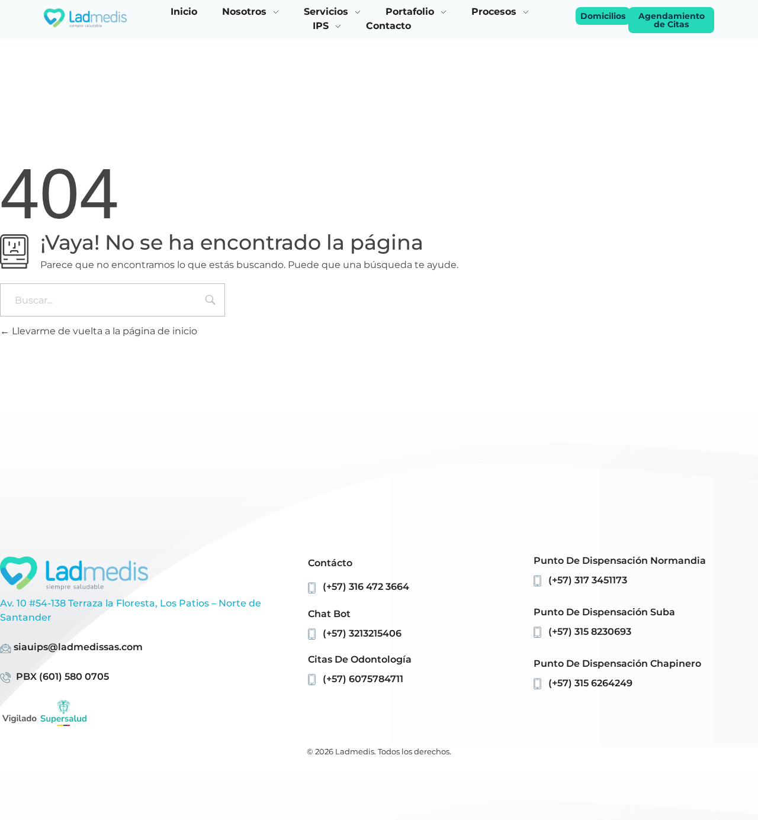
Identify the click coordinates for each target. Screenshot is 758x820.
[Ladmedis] (85, 18)
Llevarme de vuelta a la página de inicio (103, 331)
